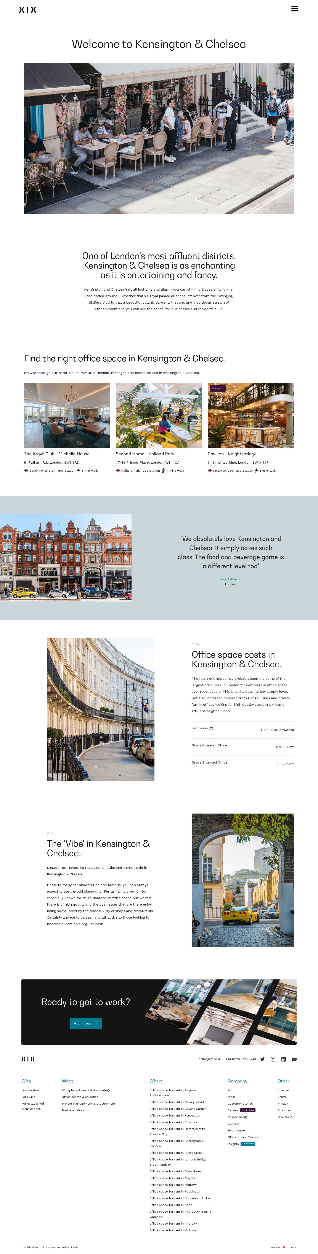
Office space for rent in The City (173, 1223)
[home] (30, 9)
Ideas (232, 1097)
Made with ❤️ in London (284, 1247)
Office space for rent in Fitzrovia (173, 1122)
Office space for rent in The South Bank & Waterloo (180, 1214)
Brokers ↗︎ (285, 1117)
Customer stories (240, 1103)
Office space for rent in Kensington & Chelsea (176, 1143)
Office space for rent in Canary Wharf (176, 1102)
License (283, 1090)
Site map (284, 1110)
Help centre (236, 1130)
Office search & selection (80, 1097)
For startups (30, 1090)
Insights (233, 1144)
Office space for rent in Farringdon (174, 1115)
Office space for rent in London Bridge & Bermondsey (177, 1162)
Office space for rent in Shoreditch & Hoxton (182, 1198)
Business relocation (76, 1110)
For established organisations (32, 1106)
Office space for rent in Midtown (173, 1184)
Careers (233, 1110)
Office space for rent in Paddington (175, 1191)
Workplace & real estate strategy (86, 1090)
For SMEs (28, 1097)
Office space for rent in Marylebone (175, 1171)
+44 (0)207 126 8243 (241, 1059)
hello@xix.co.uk (210, 1059)
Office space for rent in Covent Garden (177, 1108)
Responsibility (238, 1117)
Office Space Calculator (245, 1137)
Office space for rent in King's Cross (175, 1152)
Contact (233, 1123)
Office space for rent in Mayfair (172, 1178)
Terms (282, 1097)
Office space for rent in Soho (170, 1205)
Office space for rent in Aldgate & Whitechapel (172, 1092)
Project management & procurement (88, 1103)
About (232, 1090)
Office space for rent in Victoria (172, 1230)
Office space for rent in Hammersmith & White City (177, 1131)
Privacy (283, 1103)
